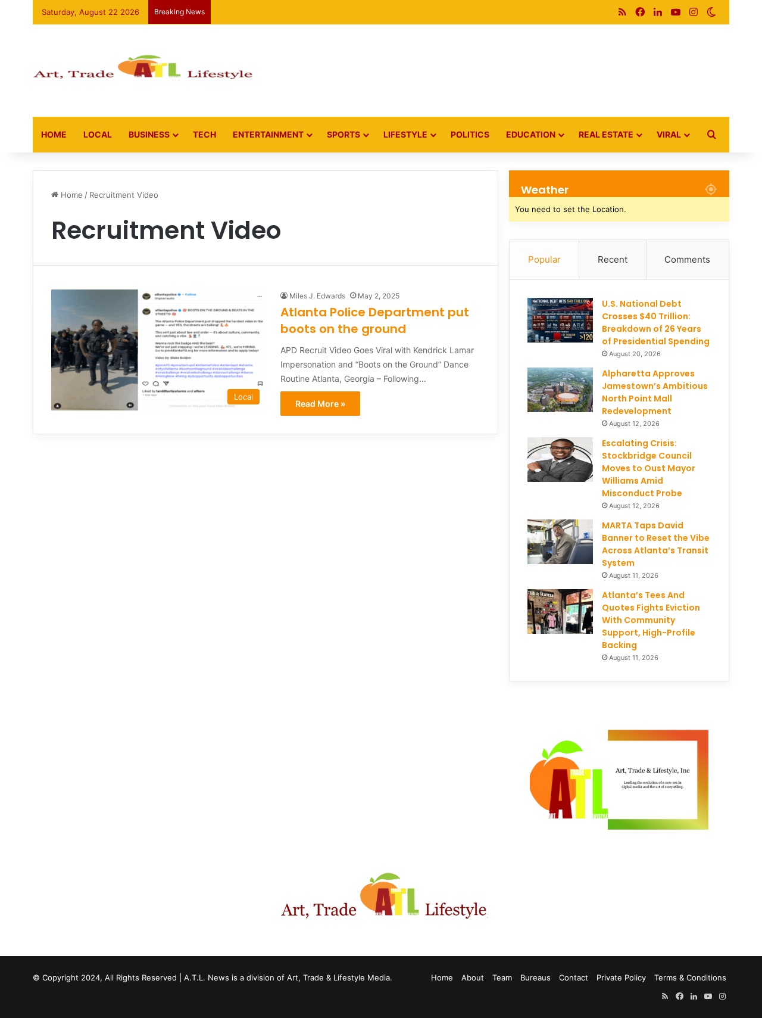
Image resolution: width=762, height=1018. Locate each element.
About (472, 977)
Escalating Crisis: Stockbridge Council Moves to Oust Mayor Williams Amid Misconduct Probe (648, 468)
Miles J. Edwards (317, 295)
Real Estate (606, 134)
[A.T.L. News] (143, 70)
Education (530, 134)
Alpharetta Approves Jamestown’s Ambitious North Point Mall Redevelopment (655, 392)
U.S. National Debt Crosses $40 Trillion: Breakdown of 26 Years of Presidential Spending (656, 322)
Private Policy (621, 977)
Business (149, 134)
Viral (669, 134)
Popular (544, 259)
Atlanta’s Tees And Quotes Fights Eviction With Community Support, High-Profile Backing (651, 620)
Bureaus (535, 977)
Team (502, 977)
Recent (612, 259)
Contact (573, 977)
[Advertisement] (500, 63)
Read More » (320, 404)
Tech (204, 134)
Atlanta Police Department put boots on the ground (374, 320)
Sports (343, 134)
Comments (687, 259)
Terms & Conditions (690, 977)
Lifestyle (405, 134)
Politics (470, 134)
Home (54, 134)
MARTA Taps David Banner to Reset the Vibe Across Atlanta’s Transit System (656, 544)
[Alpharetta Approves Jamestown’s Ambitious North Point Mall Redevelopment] (560, 390)
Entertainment (268, 134)
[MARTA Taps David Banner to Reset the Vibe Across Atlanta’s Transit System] (560, 541)
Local (97, 134)
